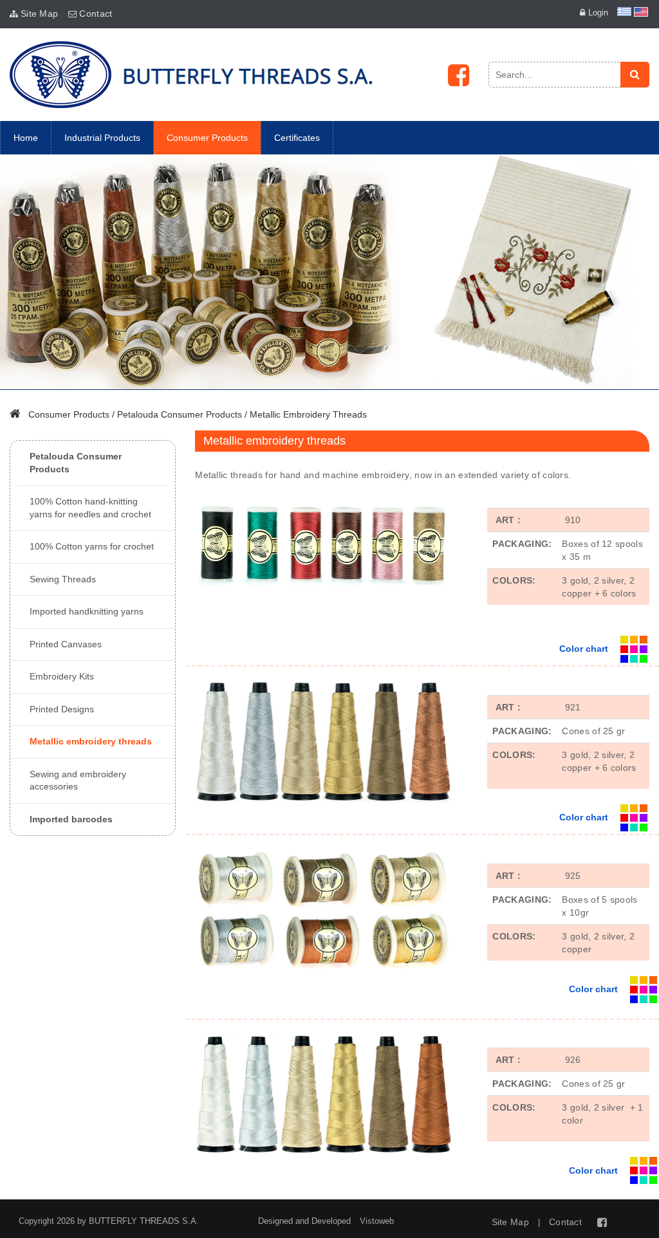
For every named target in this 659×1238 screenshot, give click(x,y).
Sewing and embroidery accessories (78, 780)
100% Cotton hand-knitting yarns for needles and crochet (90, 507)
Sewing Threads (63, 579)
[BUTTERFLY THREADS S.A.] (191, 74)
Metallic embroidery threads (308, 414)
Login (598, 12)
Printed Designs (62, 709)
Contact (95, 13)
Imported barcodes (71, 819)
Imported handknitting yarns (87, 611)
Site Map (39, 13)
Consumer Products (68, 414)
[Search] (634, 75)
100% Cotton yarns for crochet (92, 546)
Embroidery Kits (62, 676)
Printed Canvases (66, 644)
